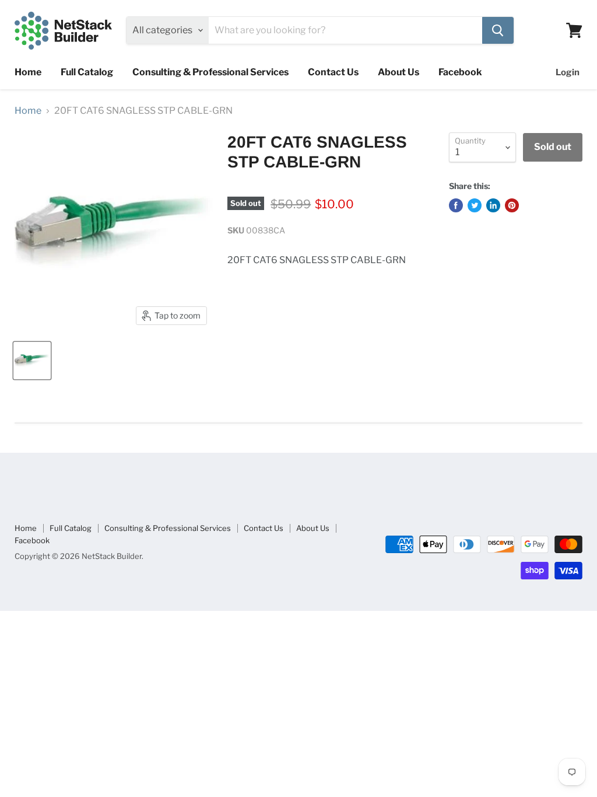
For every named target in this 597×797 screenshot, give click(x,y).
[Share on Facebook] (456, 205)
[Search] (498, 30)
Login (568, 72)
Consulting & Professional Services (210, 72)
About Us (398, 72)
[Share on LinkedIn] (493, 205)
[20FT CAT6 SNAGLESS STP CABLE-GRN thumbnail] (32, 360)
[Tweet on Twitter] (475, 205)
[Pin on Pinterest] (512, 205)
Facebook (460, 72)
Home (28, 72)
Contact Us (333, 72)
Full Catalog (87, 72)
